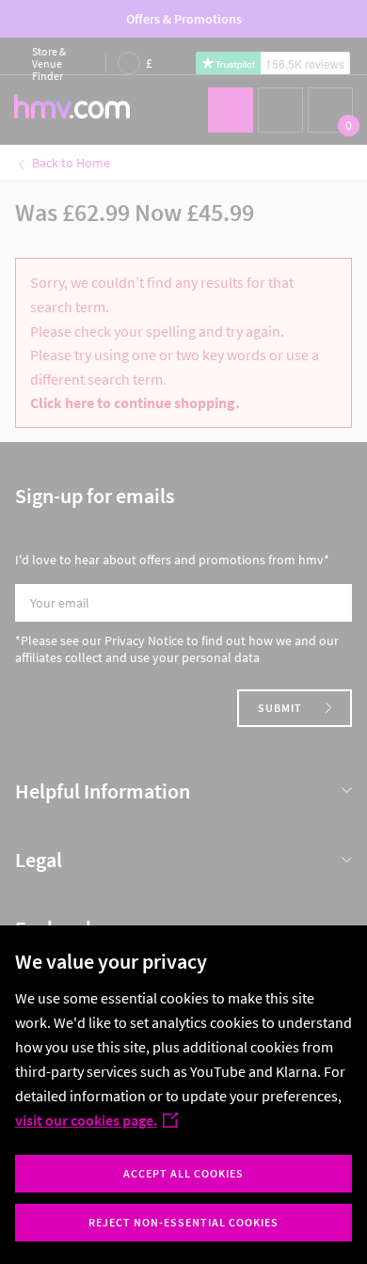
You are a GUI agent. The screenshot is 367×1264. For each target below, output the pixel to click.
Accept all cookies (183, 1173)
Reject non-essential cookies (183, 1222)
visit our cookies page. (86, 1120)
